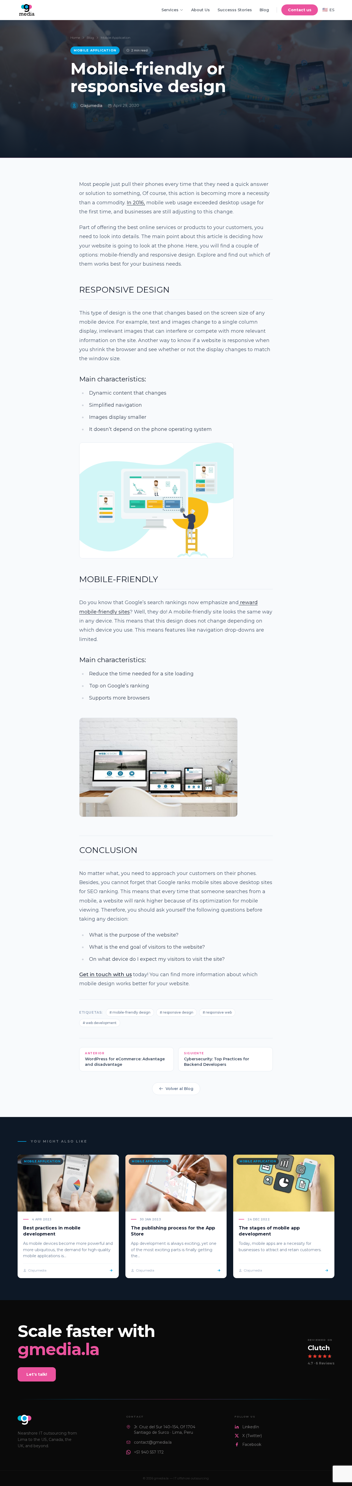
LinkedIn (250, 1426)
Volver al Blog (179, 1088)
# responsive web (217, 1012)
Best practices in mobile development (52, 1231)
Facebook (251, 1444)
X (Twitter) (252, 1435)
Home (75, 37)
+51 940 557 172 (149, 1452)
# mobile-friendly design (129, 1012)
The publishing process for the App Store (173, 1231)
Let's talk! (36, 1374)
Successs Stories (235, 9)
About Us (200, 9)
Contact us (299, 9)
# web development (100, 1023)
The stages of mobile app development (269, 1231)
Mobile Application (115, 37)
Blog (264, 9)
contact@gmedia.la (153, 1442)
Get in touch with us (105, 975)
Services (169, 9)
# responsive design (176, 1012)
